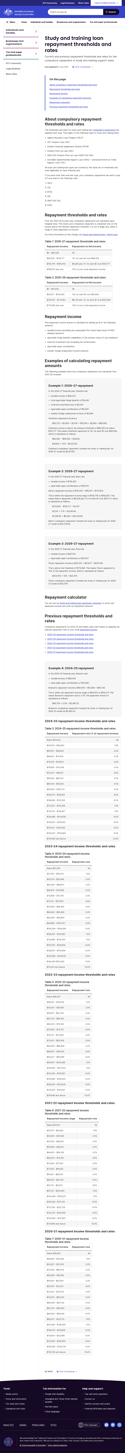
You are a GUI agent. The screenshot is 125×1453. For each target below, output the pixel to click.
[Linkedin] (113, 1425)
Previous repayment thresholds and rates (69, 107)
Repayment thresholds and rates (65, 89)
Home (24, 22)
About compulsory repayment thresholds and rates (73, 85)
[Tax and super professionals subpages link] (36, 53)
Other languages (52, 1411)
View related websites (57, 1445)
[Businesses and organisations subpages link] (36, 42)
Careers (22, 1425)
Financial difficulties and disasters (100, 1408)
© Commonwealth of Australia (33, 1445)
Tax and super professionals (103, 22)
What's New (83, 3)
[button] (82, 67)
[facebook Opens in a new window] (106, 1425)
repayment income (88, 629)
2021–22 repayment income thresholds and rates (70, 648)
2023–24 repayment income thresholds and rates (70, 639)
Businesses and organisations (71, 22)
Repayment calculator (60, 102)
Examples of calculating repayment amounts (70, 98)
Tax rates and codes (15, 1404)
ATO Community (50, 3)
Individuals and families (42, 22)
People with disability (54, 1394)
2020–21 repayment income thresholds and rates (70, 652)
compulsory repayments (104, 130)
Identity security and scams (97, 1404)
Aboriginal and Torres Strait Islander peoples (61, 1400)
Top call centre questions (96, 1394)
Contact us (90, 1399)
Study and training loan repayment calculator (81, 603)
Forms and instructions (16, 1399)
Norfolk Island (51, 1406)
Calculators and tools (15, 1408)
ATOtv (54, 1425)
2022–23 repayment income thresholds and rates (70, 643)
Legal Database (68, 3)
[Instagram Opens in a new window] (119, 1425)
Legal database (13, 68)
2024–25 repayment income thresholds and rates (70, 634)
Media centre (12, 1394)
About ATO (8, 1425)
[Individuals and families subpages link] (36, 31)
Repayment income (59, 93)
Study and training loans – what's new (100, 234)
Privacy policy (38, 1425)
